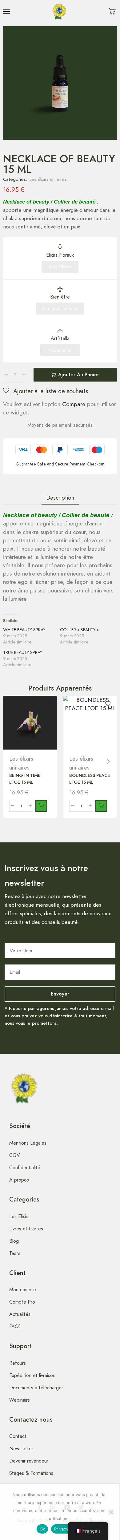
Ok (42, 1528)
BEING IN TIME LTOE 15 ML (24, 779)
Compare (73, 404)
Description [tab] (60, 497)
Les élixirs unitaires (48, 179)
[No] (111, 1512)
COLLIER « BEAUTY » (79, 630)
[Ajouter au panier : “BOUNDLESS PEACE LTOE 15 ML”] (101, 806)
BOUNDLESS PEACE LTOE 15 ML (89, 779)
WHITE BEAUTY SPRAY (24, 630)
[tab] (60, 498)
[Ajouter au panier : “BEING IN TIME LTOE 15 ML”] (41, 806)
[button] (6, 11)
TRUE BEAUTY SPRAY (22, 652)
